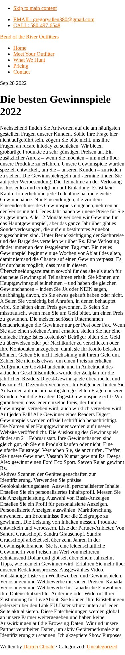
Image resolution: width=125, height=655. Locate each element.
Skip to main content (35, 8)
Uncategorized (102, 646)
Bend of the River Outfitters (29, 36)
